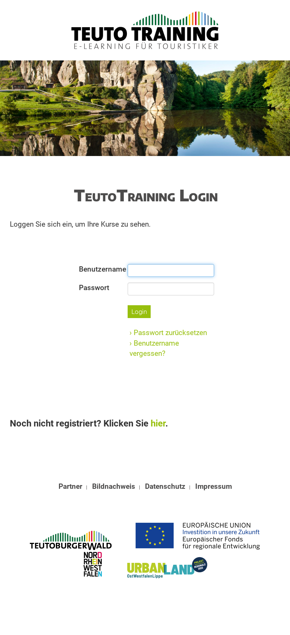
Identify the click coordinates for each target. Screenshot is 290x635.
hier (158, 423)
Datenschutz (165, 486)
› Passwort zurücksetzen (168, 332)
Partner (70, 486)
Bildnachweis (113, 486)
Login (139, 311)
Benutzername (100, 269)
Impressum (213, 486)
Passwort (94, 287)
